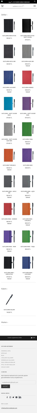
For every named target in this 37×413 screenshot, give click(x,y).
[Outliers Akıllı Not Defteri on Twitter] (13, 397)
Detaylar (4, 353)
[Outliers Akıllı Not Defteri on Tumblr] (20, 397)
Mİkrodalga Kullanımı (7, 360)
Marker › (4, 322)
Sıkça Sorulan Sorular (8, 362)
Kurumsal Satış (5, 350)
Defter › (4, 15)
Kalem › (4, 289)
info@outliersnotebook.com (9, 408)
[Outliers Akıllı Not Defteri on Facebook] (7, 397)
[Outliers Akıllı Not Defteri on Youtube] (16, 397)
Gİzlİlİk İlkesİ (5, 367)
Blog (2, 355)
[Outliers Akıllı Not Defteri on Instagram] (10, 397)
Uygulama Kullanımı (7, 357)
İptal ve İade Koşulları (8, 364)
